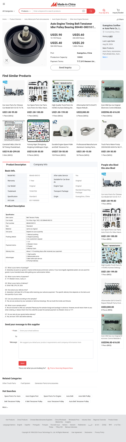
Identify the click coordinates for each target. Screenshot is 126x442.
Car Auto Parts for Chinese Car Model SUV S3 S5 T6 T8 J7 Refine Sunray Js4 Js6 (111, 195)
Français (45, 425)
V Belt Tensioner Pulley (33, 401)
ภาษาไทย (117, 425)
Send (22, 363)
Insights (68, 422)
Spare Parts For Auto (12, 396)
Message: (13, 342)
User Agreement (76, 432)
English (19, 425)
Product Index (113, 420)
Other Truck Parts (9, 383)
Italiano (64, 425)
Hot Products (10, 420)
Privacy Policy (99, 432)
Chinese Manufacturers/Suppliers (41, 420)
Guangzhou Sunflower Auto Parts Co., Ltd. (111, 28)
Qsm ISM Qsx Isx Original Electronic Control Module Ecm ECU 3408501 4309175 (111, 337)
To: (16, 336)
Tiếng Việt (59, 427)
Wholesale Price (74, 420)
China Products (22, 420)
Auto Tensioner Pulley (55, 401)
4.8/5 (110, 36)
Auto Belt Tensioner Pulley (79, 401)
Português (36, 425)
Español (27, 425)
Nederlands (82, 425)
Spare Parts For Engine (52, 396)
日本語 (104, 425)
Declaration (88, 432)
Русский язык (55, 425)
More (105, 57)
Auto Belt (69, 396)
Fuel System (25, 383)
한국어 (97, 425)
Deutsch (72, 425)
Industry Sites (86, 420)
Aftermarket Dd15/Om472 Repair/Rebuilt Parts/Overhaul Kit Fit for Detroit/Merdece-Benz (111, 301)
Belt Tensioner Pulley (12, 401)
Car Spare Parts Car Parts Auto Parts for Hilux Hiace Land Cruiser (111, 231)
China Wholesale (60, 420)
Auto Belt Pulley (84, 396)
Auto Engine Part (32, 396)
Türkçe (51, 427)
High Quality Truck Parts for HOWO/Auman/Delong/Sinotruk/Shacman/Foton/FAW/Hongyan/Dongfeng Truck (111, 266)
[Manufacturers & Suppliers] (63, 4)
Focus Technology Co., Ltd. (47, 432)
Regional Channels (99, 420)
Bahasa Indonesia (71, 427)
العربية (90, 425)
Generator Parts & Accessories (46, 383)
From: (14, 330)
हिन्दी (110, 425)
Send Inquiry (65, 67)
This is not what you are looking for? (32, 368)
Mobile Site (59, 422)
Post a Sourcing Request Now (60, 368)
